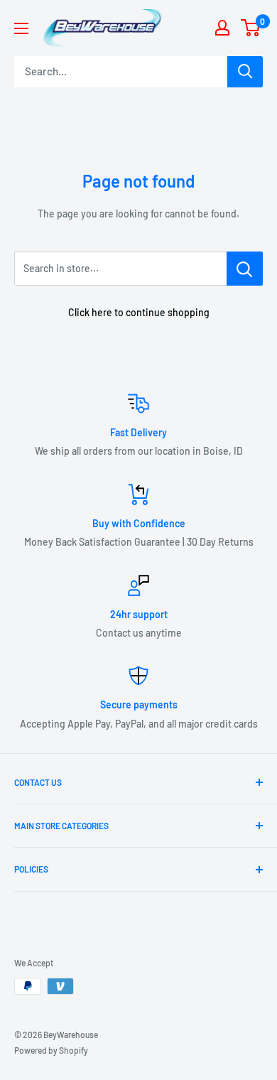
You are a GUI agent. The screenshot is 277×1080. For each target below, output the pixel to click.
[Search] (245, 71)
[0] (251, 27)
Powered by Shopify (51, 1050)
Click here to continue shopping (139, 312)
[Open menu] (21, 28)
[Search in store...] (245, 269)
